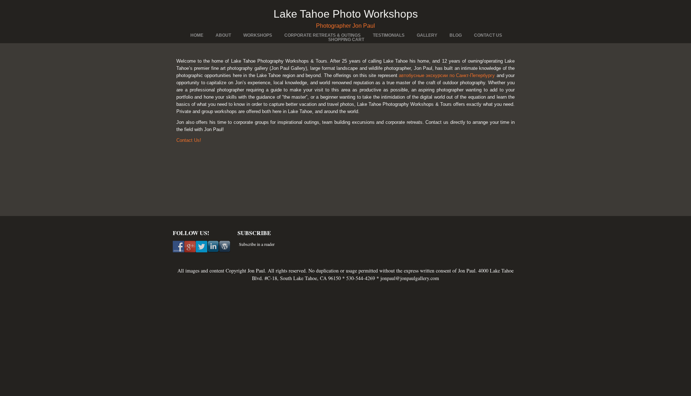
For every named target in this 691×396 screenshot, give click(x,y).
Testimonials (389, 35)
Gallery (427, 35)
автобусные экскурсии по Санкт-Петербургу (447, 75)
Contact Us (488, 35)
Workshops (257, 35)
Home (196, 35)
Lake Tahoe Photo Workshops (346, 14)
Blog (456, 35)
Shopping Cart (346, 39)
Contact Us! (188, 140)
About (223, 35)
